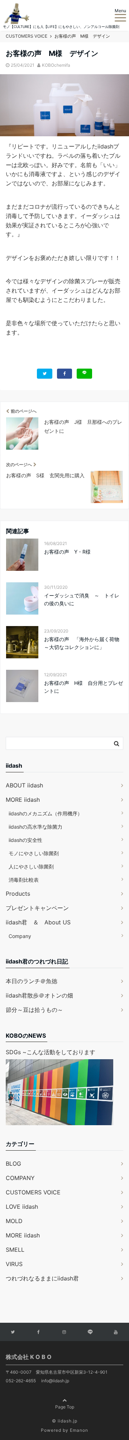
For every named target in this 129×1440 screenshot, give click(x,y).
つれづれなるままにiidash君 (42, 1278)
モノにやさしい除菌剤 (34, 853)
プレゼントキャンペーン (37, 907)
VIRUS (14, 1264)
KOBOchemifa (56, 65)
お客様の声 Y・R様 (67, 552)
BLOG (13, 1163)
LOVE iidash (22, 1206)
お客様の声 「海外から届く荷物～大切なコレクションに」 (81, 643)
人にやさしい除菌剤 (31, 866)
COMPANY (20, 1177)
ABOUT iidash (24, 785)
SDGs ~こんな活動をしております (50, 1052)
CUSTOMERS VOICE (33, 1192)
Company (20, 936)
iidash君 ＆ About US (38, 922)
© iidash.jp (64, 1421)
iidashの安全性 (25, 840)
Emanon (79, 1430)
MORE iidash (23, 799)
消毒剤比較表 (24, 880)
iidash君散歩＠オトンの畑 (39, 995)
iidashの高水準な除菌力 (35, 827)
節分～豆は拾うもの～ (34, 1009)
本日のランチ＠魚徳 (31, 981)
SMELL (15, 1249)
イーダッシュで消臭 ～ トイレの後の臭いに (81, 599)
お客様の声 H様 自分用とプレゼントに (83, 687)
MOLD (14, 1221)
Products (18, 893)
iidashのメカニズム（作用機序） (45, 813)
